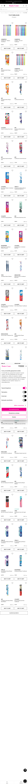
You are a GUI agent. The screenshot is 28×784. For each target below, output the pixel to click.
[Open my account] (23, 6)
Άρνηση (14, 416)
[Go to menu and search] (2, 6)
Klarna (21, 1)
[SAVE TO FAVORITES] (12, 23)
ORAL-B (16, 186)
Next (27, 2)
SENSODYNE (17, 275)
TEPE (2, 275)
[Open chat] (25, 781)
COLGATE (3, 127)
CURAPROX (4, 39)
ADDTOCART (7, 48)
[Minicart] (26, 6)
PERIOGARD (4, 451)
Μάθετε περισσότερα (19, 405)
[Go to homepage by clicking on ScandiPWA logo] (14, 5)
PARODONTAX (4, 334)
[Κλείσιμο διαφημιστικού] (26, 366)
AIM (2, 68)
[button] (1, 9)
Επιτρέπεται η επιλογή (14, 413)
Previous (1, 2)
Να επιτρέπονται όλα (14, 409)
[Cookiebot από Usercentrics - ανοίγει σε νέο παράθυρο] (18, 366)
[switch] (25, 392)
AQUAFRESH (4, 245)
